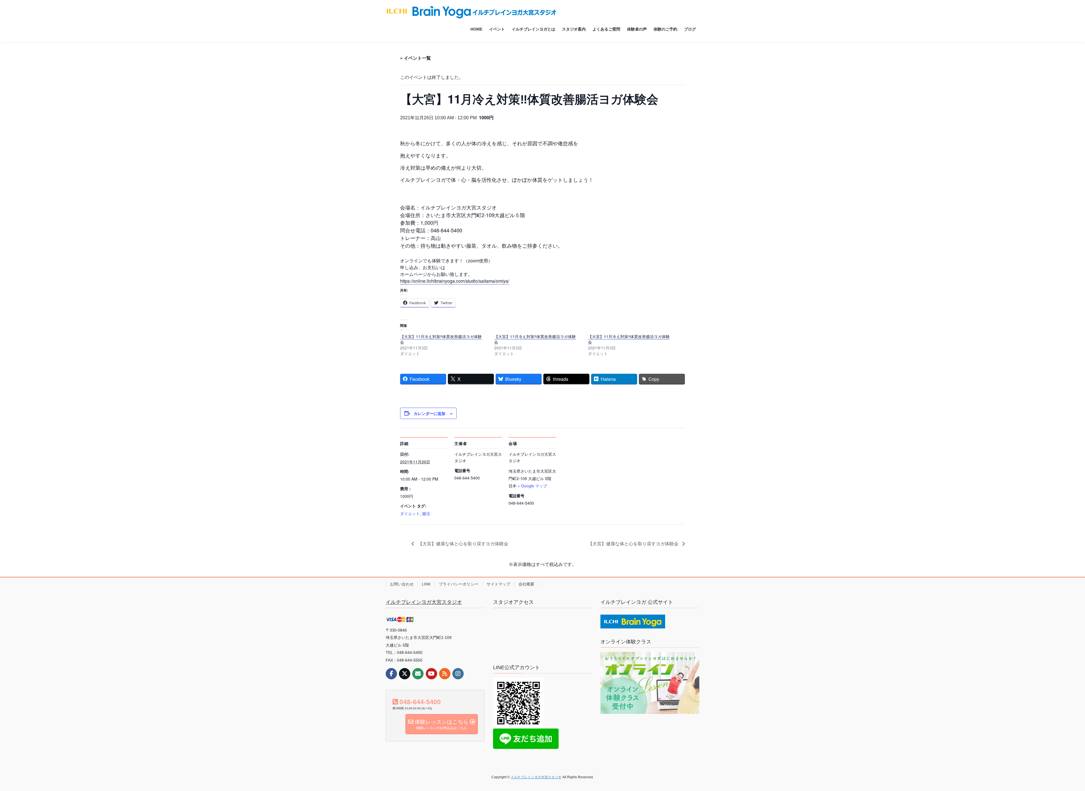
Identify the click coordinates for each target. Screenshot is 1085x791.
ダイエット (410, 513)
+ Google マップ (532, 486)
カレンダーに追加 (429, 413)
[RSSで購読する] (444, 673)
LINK (426, 584)
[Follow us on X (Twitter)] (404, 673)
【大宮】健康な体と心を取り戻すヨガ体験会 (462, 543)
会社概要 (526, 584)
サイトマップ (498, 584)
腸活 (426, 513)
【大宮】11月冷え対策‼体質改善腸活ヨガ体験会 (441, 339)
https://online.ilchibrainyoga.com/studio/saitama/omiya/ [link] (454, 281)
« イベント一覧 (415, 58)
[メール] (418, 673)
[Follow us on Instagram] (458, 673)
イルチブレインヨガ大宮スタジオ (424, 602)
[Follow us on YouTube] (431, 673)
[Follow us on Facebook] (391, 673)
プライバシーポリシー (458, 584)
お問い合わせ (402, 584)
